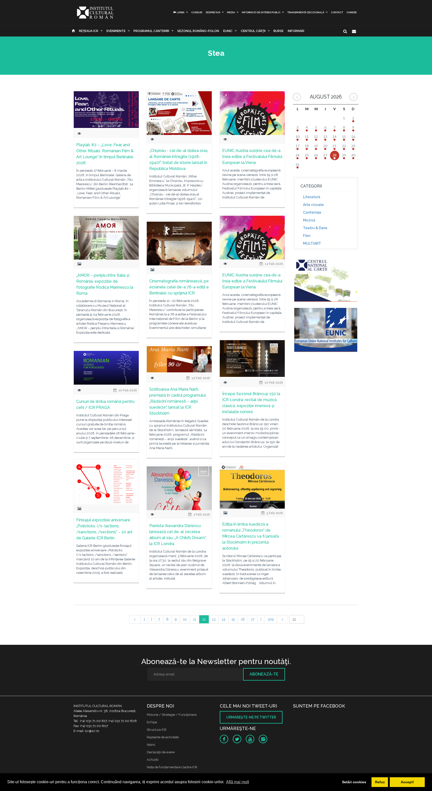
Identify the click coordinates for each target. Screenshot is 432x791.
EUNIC (227, 31)
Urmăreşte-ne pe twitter (251, 717)
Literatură (311, 197)
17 (252, 619)
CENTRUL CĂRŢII (253, 31)
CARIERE (351, 12)
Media (231, 12)
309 (271, 619)
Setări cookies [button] (354, 782)
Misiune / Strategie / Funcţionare (171, 715)
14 (223, 619)
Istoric (151, 745)
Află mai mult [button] (237, 782)
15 (233, 619)
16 (243, 619)
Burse (279, 31)
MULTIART (312, 243)
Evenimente (116, 31)
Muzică (309, 220)
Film (306, 236)
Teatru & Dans (315, 228)
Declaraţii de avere (160, 752)
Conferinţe (312, 212)
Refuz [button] (380, 782)
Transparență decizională (305, 12)
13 (214, 619)
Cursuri (196, 12)
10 (185, 619)
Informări (296, 31)
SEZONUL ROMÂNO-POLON (198, 31)
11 (194, 619)
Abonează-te (264, 674)
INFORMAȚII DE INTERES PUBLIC (261, 12)
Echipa (152, 722)
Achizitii (152, 760)
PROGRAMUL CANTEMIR (151, 31)
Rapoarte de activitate (163, 737)
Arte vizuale (313, 205)
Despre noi (213, 12)
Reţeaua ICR (88, 31)
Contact (337, 12)
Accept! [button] (407, 782)
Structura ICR (156, 730)
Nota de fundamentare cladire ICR (172, 767)
